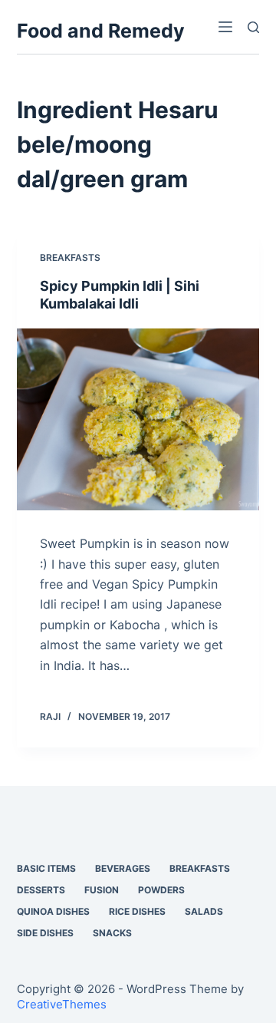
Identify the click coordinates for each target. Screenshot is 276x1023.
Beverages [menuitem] (122, 868)
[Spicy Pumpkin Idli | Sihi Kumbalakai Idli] (138, 419)
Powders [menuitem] (161, 890)
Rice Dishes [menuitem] (137, 911)
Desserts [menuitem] (41, 890)
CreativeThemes (62, 1004)
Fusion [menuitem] (101, 890)
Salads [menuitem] (204, 911)
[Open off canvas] (225, 27)
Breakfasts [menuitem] (199, 868)
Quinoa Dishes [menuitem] (53, 911)
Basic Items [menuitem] (46, 868)
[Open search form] (253, 27)
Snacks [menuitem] (112, 933)
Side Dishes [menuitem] (45, 933)
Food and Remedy (101, 30)
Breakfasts (70, 257)
